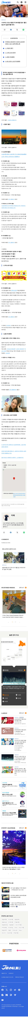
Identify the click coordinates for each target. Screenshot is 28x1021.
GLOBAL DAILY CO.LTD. (7, 977)
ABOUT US (4, 973)
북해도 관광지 (18, 762)
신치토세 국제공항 (11, 349)
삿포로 (19, 698)
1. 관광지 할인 (9, 48)
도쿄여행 (12, 504)
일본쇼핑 (19, 733)
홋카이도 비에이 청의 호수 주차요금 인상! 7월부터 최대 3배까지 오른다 (20, 758)
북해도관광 (23, 762)
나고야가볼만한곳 (18, 747)
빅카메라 (8, 325)
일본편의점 (5, 924)
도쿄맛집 (11, 927)
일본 (10, 930)
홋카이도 (6, 695)
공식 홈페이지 (11, 199)
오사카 (22, 746)
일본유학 (4, 930)
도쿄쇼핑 (15, 930)
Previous (8, 621)
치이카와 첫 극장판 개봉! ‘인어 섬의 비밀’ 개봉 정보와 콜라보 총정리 (20, 742)
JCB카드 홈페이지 (12, 120)
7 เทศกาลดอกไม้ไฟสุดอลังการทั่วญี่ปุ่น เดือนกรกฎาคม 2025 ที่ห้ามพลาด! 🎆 (18, 904)
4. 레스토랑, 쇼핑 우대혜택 (12, 61)
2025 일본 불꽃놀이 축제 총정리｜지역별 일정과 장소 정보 (18, 888)
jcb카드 (8, 504)
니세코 (19, 695)
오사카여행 (17, 504)
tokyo (20, 930)
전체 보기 (21, 587)
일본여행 (22, 504)
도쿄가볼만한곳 (18, 750)
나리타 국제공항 (20, 349)
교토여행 (10, 933)
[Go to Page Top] (25, 1018)
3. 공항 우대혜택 (9, 57)
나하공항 (8, 353)
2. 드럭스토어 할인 (10, 52)
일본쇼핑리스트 (18, 723)
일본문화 (17, 919)
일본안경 (24, 723)
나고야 (16, 746)
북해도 (19, 761)
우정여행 (4, 927)
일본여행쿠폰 (17, 734)
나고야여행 (17, 749)
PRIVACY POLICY (19, 977)
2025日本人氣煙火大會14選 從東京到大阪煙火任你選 (18, 896)
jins (20, 722)
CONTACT (11, 973)
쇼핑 (3, 504)
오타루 (6, 701)
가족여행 (11, 922)
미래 (13, 515)
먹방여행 (16, 933)
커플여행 (17, 922)
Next (19, 621)
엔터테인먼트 (20, 745)
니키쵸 (6, 698)
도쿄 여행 (21, 927)
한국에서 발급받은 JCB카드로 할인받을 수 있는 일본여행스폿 (15, 43)
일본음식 (12, 924)
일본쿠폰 (23, 734)
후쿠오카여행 (7, 505)
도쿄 (5, 504)
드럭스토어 (14, 290)
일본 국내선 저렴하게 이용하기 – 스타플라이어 (12, 457)
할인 (3, 505)
